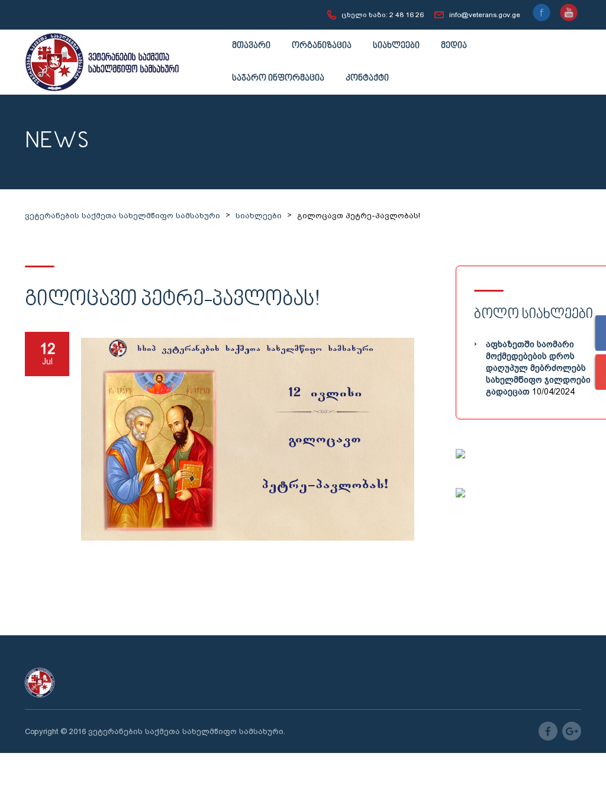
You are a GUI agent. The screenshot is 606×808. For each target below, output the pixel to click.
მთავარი (251, 45)
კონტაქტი (367, 78)
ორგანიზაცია (322, 45)
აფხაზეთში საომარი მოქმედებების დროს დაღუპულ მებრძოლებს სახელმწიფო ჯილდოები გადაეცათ (538, 368)
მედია (454, 45)
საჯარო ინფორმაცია (278, 78)
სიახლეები (396, 45)
